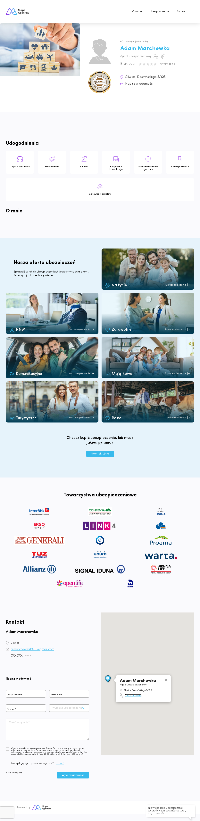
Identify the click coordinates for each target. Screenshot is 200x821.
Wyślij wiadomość (73, 775)
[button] (108, 679)
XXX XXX (21, 655)
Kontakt (181, 11)
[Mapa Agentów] (41, 807)
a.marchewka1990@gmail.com (32, 649)
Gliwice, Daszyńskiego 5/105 (145, 77)
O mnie (137, 11)
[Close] (166, 679)
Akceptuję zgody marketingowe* (32, 763)
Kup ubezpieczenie (175, 285)
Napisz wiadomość (139, 83)
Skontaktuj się (100, 453)
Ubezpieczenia (159, 11)
